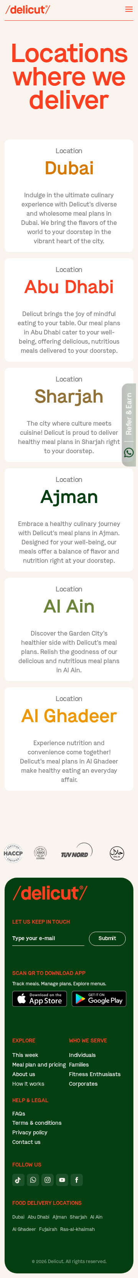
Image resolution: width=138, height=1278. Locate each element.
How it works (28, 1084)
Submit (107, 938)
